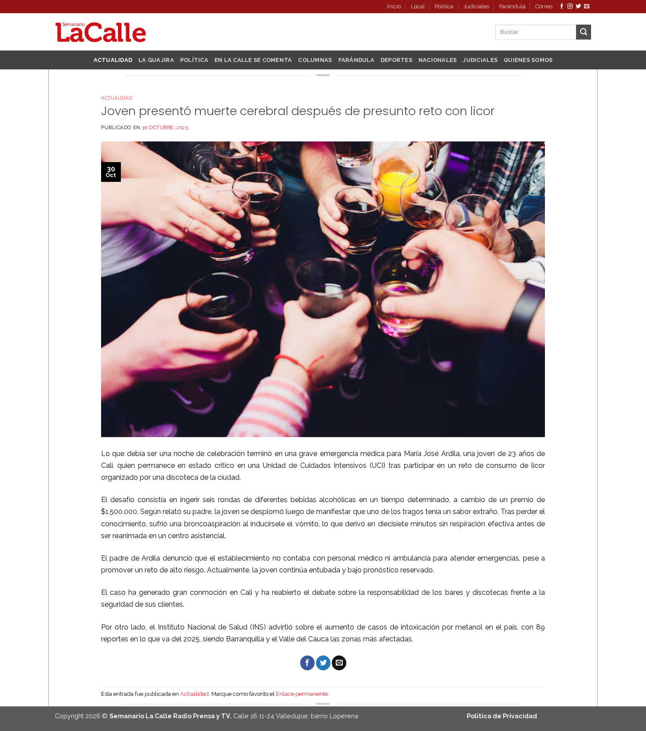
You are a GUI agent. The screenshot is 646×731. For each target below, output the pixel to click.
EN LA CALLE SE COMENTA (253, 60)
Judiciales (476, 6)
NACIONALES (437, 60)
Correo (543, 6)
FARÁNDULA (356, 60)
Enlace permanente (302, 694)
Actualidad (117, 97)
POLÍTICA (194, 60)
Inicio (394, 6)
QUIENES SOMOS (528, 60)
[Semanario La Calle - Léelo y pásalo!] (100, 32)
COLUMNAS (315, 60)
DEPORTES (396, 60)
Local (418, 6)
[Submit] (583, 32)
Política (444, 6)
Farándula (512, 6)
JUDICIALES (480, 60)
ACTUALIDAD (113, 60)
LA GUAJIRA (156, 60)
